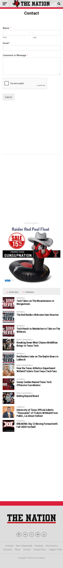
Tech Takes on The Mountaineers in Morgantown (35, 302)
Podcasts (7, 549)
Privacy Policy (40, 549)
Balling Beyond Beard (28, 395)
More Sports (52, 545)
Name (7, 28)
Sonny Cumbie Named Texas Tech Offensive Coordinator (34, 384)
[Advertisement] (31, 128)
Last (34, 37)
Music (18, 549)
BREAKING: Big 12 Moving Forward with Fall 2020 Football (37, 425)
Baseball (39, 545)
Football (9, 545)
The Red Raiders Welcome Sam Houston (38, 314)
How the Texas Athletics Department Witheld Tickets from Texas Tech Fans (37, 370)
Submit (8, 97)
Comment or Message (15, 55)
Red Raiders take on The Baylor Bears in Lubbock (37, 358)
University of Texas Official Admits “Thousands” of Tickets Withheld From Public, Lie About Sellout (37, 412)
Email (6, 43)
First (5, 37)
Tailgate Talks (55, 549)
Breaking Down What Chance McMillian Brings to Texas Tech (37, 344)
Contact (27, 549)
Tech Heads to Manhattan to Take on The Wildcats (38, 330)
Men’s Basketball (24, 545)
